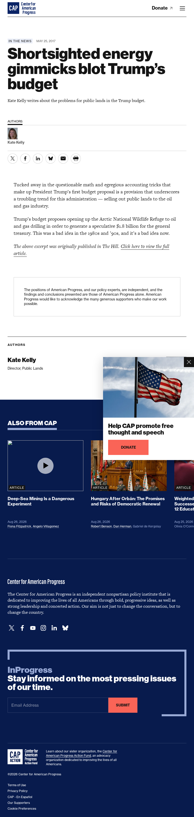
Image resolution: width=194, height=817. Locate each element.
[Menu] (182, 8)
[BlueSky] (65, 628)
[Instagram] (43, 628)
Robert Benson (101, 526)
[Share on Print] (76, 159)
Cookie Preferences (22, 808)
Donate (160, 8)
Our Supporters (19, 803)
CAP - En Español (20, 797)
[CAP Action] (24, 756)
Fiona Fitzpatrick (19, 526)
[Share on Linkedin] (38, 159)
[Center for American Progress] (14, 8)
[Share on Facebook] (25, 159)
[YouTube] (33, 628)
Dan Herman (122, 526)
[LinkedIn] (54, 628)
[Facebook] (22, 628)
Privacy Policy (18, 791)
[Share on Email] (63, 159)
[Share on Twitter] (13, 159)
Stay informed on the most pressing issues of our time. (92, 679)
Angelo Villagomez (46, 526)
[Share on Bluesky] (50, 159)
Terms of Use (17, 785)
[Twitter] (12, 628)
